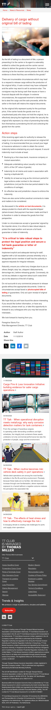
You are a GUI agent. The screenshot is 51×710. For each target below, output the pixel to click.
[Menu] (47, 5)
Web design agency (9, 707)
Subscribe (9, 610)
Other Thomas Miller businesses (12, 555)
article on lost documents (30, 206)
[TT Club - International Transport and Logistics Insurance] (6, 4)
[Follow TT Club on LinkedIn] (4, 617)
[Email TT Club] (10, 617)
